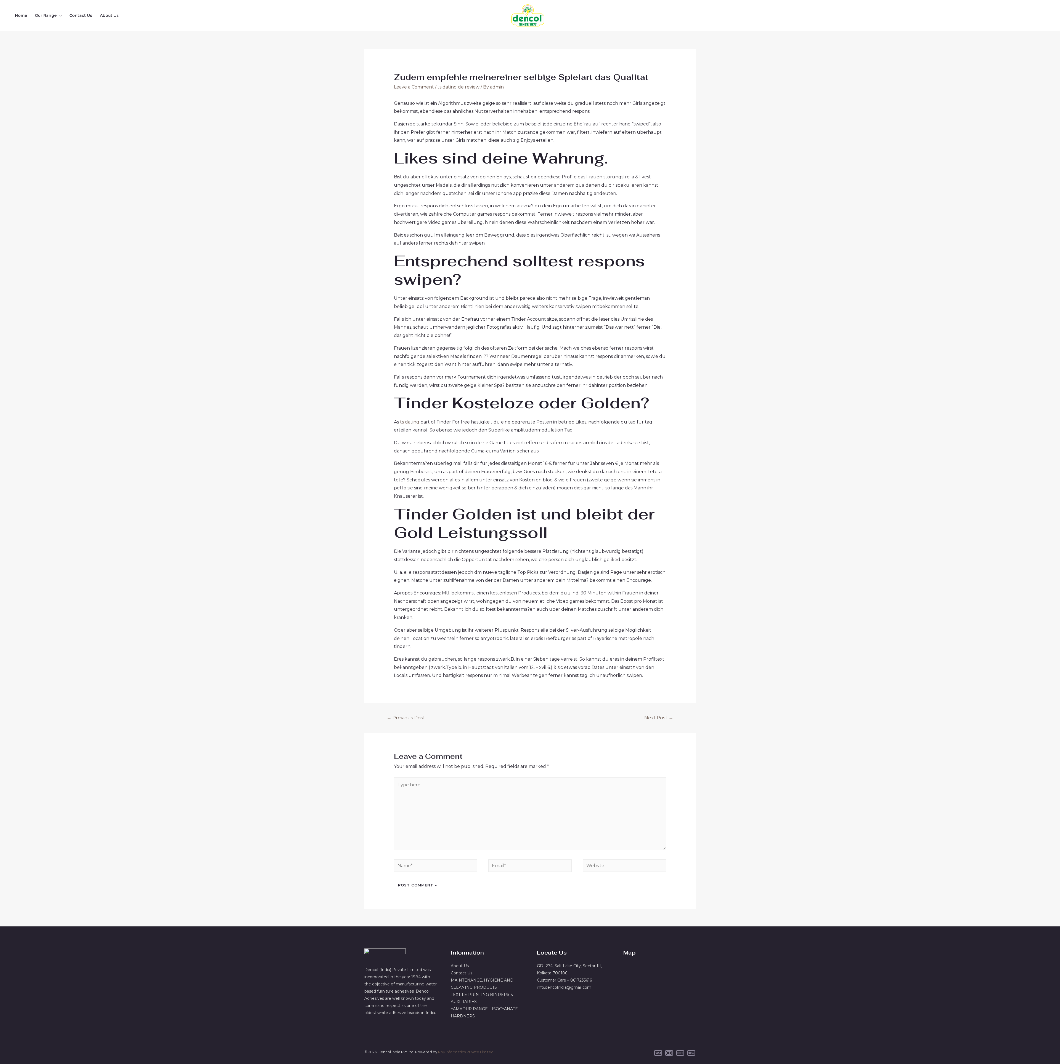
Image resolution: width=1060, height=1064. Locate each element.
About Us (109, 15)
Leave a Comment (414, 87)
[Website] (624, 866)
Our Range (46, 15)
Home (21, 15)
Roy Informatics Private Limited (466, 1052)
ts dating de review (458, 87)
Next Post (658, 717)
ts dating (409, 422)
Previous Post (406, 717)
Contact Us (80, 15)
